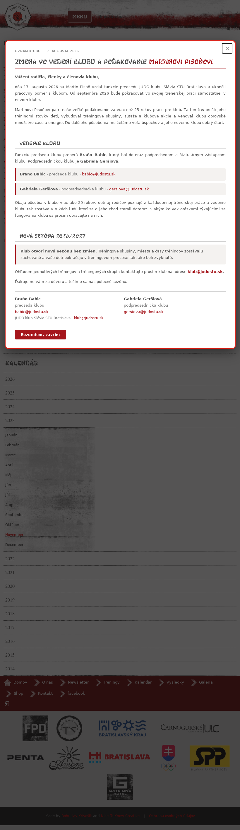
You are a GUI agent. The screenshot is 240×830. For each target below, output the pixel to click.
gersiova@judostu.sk (129, 189)
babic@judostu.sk (99, 174)
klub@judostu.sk (205, 271)
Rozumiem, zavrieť (40, 335)
